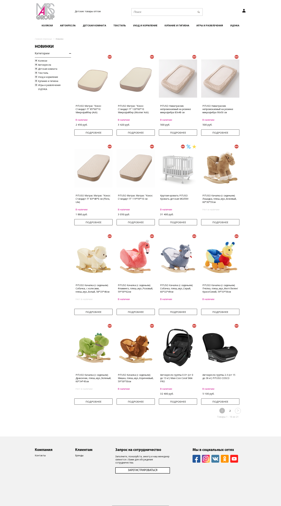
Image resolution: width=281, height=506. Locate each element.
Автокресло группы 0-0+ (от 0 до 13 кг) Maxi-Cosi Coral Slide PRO (176, 378)
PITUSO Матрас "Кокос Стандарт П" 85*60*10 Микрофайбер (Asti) (88, 109)
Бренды (79, 455)
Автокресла (68, 25)
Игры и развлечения (209, 25)
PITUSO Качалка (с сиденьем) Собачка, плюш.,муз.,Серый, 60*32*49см (176, 288)
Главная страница (43, 39)
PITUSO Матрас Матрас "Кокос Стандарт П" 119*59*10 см (135, 197)
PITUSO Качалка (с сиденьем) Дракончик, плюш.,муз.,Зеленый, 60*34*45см (93, 378)
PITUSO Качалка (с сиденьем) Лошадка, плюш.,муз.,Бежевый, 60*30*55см (219, 199)
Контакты (40, 455)
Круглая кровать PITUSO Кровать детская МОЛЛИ (174, 197)
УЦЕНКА (234, 25)
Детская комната (94, 25)
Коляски (47, 25)
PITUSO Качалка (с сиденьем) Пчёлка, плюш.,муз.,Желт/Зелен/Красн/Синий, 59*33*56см (220, 288)
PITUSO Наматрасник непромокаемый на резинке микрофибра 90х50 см (217, 109)
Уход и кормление (145, 25)
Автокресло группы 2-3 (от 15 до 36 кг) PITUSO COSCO (218, 376)
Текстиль (119, 25)
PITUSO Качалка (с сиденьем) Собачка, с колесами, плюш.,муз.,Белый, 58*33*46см (92, 288)
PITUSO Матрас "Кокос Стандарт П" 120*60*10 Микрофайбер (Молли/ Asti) (133, 109)
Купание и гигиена (177, 25)
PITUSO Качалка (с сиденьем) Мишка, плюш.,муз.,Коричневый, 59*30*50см (136, 378)
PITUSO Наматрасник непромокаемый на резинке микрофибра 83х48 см (175, 109)
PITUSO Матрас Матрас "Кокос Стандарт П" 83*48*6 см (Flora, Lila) (93, 199)
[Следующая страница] (238, 410)
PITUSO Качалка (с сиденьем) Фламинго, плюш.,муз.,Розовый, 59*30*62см (135, 288)
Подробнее (93, 132)
